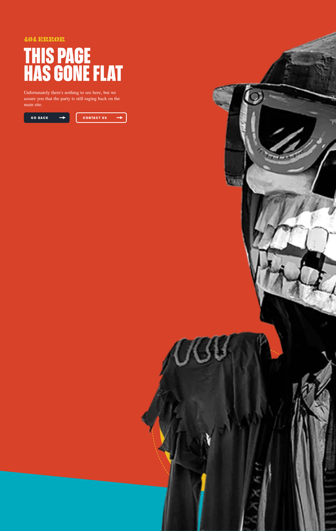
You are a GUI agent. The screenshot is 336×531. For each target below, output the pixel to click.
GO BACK (40, 117)
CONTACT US (95, 117)
